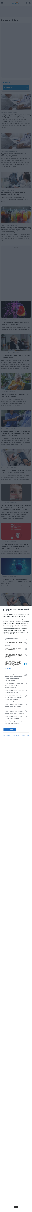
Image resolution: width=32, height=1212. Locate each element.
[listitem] (16, 639)
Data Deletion (6, 735)
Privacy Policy (25, 735)
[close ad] (16, 1207)
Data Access (16, 735)
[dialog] (16, 909)
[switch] (25, 643)
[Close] (28, 609)
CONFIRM (10, 729)
